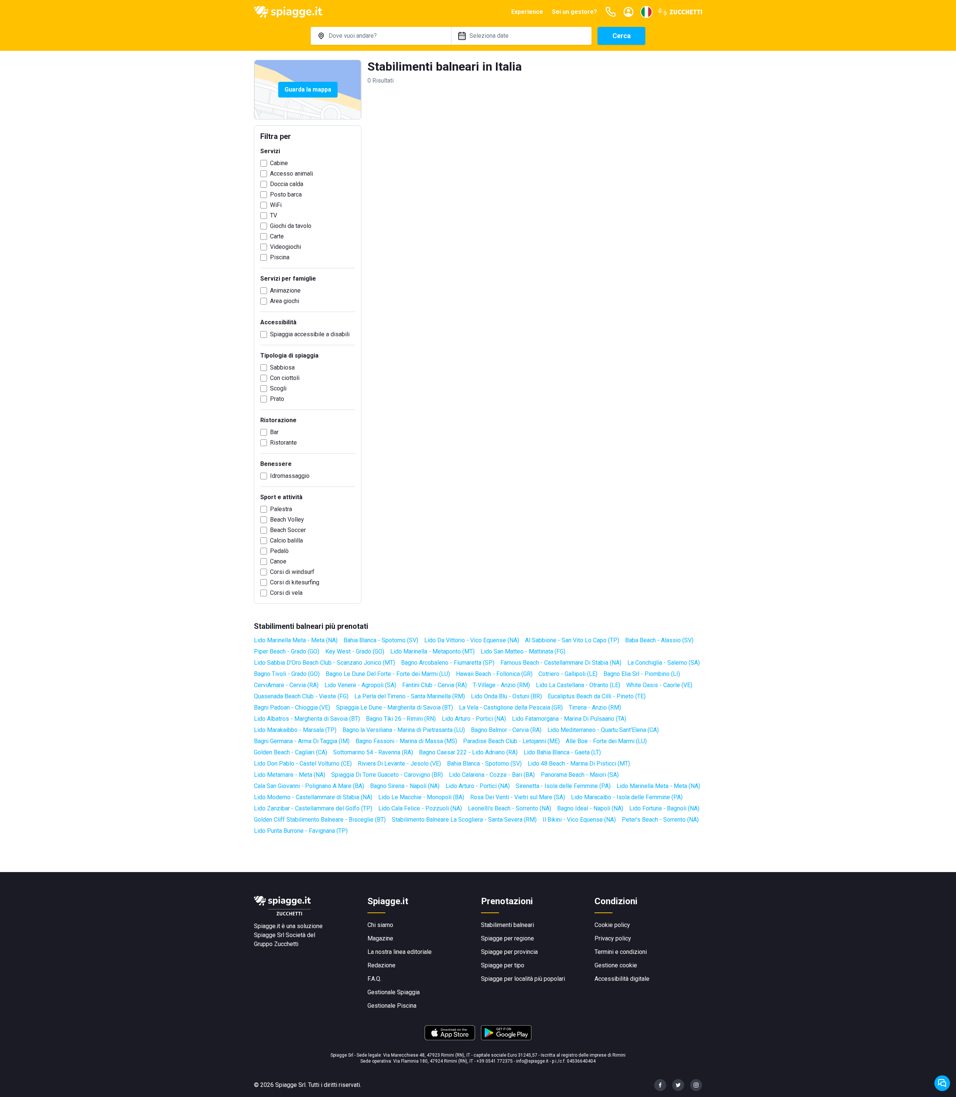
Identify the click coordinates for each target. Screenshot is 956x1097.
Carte (277, 236)
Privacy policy (613, 938)
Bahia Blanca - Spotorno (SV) (381, 640)
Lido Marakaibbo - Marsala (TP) (295, 729)
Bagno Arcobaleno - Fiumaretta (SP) (447, 662)
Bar (274, 432)
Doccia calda (286, 184)
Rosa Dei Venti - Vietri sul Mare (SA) (517, 797)
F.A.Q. (374, 978)
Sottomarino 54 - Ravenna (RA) (373, 752)
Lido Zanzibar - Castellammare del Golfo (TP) (313, 808)
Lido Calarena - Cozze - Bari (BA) (492, 774)
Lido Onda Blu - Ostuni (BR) (506, 696)
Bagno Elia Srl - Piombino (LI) (641, 673)
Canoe (278, 561)
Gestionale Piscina (391, 1005)
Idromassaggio (290, 475)
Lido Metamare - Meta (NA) (289, 774)
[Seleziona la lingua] (646, 12)
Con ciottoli (284, 377)
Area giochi (284, 301)
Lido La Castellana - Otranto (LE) (578, 685)
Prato (277, 398)
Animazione (285, 290)
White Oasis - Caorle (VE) (659, 685)
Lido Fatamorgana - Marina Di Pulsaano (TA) (569, 718)
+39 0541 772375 (495, 1061)
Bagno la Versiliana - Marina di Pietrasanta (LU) (403, 729)
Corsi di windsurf (292, 571)
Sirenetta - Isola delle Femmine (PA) (563, 785)
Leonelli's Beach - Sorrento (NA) (509, 808)
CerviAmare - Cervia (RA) (286, 685)
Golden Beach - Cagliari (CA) (290, 752)
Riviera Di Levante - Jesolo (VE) (399, 763)
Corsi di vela (286, 592)
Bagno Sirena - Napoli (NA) (405, 785)
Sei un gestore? (574, 11)
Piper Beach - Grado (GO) (286, 651)
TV (273, 215)
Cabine (279, 163)
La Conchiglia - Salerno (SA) (663, 662)
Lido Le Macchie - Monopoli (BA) (421, 797)
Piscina (279, 257)
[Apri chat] (942, 1083)
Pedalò (279, 550)
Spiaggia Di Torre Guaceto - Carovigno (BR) (387, 774)
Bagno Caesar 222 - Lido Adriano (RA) (468, 752)
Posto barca (286, 194)
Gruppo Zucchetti (276, 944)
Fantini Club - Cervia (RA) (434, 685)
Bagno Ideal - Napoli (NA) (590, 808)
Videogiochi (285, 246)
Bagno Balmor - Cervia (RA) (506, 729)
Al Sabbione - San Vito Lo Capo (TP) (572, 640)
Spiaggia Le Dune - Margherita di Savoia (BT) (394, 707)
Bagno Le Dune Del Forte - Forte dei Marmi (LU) (388, 673)
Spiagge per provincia (509, 951)
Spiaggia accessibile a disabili (310, 334)
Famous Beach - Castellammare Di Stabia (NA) (560, 662)
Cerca (621, 36)
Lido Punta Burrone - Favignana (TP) (301, 830)
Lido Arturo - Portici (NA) (474, 718)
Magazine (380, 938)
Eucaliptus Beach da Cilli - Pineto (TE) (597, 696)
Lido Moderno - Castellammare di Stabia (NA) (313, 797)
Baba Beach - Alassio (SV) (659, 640)
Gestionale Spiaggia (393, 992)
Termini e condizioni (621, 951)
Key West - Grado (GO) (354, 651)
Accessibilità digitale (622, 978)
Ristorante (283, 442)
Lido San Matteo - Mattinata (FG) (523, 651)
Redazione (381, 965)
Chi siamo (380, 924)
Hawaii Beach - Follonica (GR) (494, 673)
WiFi (276, 204)
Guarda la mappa (308, 89)
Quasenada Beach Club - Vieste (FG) (301, 696)
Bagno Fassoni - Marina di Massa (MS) (406, 741)
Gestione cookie (616, 965)
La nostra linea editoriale (399, 951)
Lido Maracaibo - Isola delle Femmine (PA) (627, 797)
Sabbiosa (282, 367)
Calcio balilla (286, 540)
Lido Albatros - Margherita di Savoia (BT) (307, 718)
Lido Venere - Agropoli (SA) (360, 685)
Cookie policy (612, 924)
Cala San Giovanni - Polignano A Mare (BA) (309, 785)
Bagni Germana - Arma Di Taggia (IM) (302, 741)
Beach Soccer (288, 530)
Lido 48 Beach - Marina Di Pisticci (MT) (579, 763)
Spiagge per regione (507, 938)
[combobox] (381, 36)
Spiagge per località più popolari (523, 978)
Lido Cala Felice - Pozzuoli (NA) (420, 808)
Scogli (278, 388)
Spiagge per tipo (502, 965)
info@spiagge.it (532, 1061)
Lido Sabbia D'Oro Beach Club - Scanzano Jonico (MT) (324, 662)
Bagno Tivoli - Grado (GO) (287, 673)
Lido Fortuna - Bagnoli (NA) (664, 808)
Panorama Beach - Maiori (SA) (580, 774)
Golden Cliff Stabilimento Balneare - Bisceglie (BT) (320, 819)
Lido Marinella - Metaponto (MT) (432, 651)
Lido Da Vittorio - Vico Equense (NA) (471, 640)
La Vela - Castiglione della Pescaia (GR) (511, 707)
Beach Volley (287, 519)
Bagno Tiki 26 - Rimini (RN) (401, 718)
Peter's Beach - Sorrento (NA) (660, 819)
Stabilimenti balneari (507, 924)
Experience (527, 11)
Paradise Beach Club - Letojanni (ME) (511, 741)
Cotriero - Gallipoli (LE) (568, 673)
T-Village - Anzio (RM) (501, 685)
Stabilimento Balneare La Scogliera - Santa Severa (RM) (464, 819)
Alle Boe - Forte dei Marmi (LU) (606, 741)
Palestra (281, 509)
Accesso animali (291, 173)
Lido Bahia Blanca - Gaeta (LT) (562, 752)
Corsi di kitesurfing (294, 582)
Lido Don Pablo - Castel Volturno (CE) (303, 763)
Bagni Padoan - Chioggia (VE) (292, 707)
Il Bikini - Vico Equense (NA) (579, 819)
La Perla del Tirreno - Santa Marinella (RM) (409, 696)
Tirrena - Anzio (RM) (595, 707)
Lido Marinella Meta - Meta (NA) (296, 640)
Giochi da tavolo (290, 225)
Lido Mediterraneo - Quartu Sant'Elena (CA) (603, 729)
